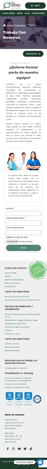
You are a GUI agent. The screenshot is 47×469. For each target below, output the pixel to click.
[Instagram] (13, 449)
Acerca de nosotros (16, 267)
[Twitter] (25, 449)
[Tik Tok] (31, 449)
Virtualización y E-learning (19, 373)
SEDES (20, 13)
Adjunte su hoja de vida (16, 237)
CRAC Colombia (16, 25)
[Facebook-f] (8, 449)
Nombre (10, 209)
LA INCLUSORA (8, 13)
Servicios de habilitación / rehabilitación (19, 308)
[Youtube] (19, 449)
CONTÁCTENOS (38, 13)
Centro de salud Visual (17, 338)
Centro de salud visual (17, 291)
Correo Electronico (15, 228)
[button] (35, 5)
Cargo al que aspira (15, 218)
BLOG (27, 13)
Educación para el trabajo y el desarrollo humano (21, 362)
